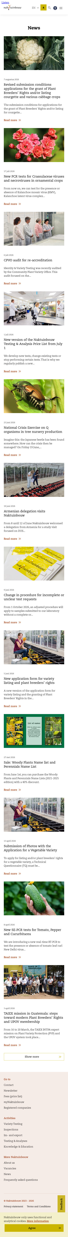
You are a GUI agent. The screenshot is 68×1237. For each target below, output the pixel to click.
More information (38, 1221)
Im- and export (13, 1135)
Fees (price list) (13, 1096)
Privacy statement (13, 1207)
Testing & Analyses (15, 1141)
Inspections (11, 1130)
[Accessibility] (55, 8)
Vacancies (10, 1168)
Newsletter (10, 1091)
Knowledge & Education (18, 1147)
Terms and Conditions (39, 1207)
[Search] (49, 8)
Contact (8, 1085)
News (7, 1174)
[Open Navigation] (61, 8)
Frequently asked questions (21, 1180)
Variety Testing (13, 1124)
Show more (32, 1057)
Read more (10, 120)
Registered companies (17, 1108)
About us (9, 1163)
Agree (32, 1228)
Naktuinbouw (43, 7)
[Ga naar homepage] (12, 7)
